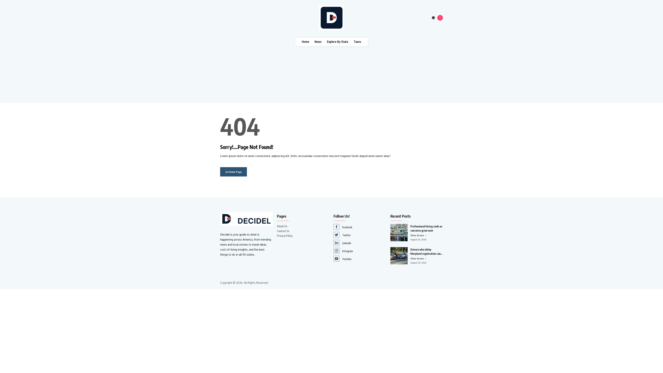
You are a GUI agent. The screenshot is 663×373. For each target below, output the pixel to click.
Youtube (347, 259)
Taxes (357, 41)
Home (305, 41)
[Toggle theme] (433, 18)
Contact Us (283, 231)
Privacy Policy (284, 235)
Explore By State (337, 41)
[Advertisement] (331, 72)
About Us (282, 226)
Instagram (347, 251)
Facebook (347, 227)
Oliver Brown (417, 235)
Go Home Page (233, 171)
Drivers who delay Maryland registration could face (426, 252)
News (318, 41)
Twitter (346, 235)
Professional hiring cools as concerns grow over (426, 228)
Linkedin (346, 243)
